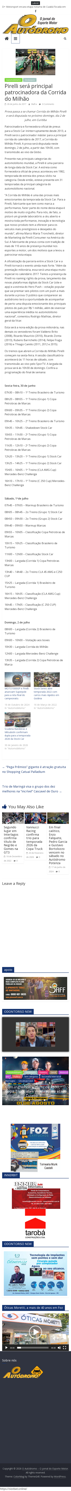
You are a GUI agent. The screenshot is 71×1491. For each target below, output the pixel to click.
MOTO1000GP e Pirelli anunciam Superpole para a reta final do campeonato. (17, 693)
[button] (35, 1332)
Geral (53, 1072)
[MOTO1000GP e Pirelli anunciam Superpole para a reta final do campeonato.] (18, 679)
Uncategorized (26, 1080)
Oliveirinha (37, 1100)
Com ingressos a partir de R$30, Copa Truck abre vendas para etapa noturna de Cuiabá (36, 1091)
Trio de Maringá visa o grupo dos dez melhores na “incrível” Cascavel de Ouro (32, 788)
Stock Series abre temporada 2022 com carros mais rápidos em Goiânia (46, 693)
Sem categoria (31, 1076)
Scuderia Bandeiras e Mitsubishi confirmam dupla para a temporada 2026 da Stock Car (17, 733)
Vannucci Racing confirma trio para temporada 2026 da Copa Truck (34, 838)
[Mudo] (59, 1347)
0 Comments (48, 104)
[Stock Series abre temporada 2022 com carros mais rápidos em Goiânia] (47, 679)
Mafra (34, 104)
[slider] (33, 1348)
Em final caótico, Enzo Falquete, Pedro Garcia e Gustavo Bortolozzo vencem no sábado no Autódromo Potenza (58, 845)
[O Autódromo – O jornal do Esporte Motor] (6, 39)
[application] (35, 1332)
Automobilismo (13, 80)
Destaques (30, 80)
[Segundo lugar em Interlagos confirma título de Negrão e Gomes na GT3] (13, 814)
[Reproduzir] (6, 1347)
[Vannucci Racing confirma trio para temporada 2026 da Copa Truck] (35, 814)
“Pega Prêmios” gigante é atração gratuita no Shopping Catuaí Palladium (34, 769)
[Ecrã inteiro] (64, 1347)
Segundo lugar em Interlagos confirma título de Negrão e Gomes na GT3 (11, 839)
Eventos (43, 1072)
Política (17, 1076)
